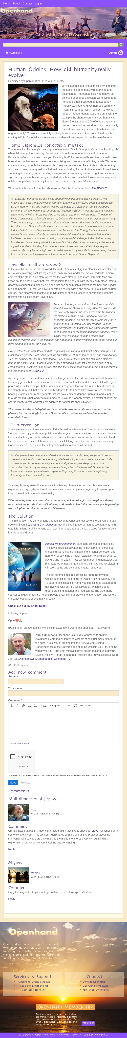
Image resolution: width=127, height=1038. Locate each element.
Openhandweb (27, 658)
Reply (11, 849)
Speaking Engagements (34, 985)
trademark (62, 1034)
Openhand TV (62, 658)
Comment (14, 700)
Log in (38, 3)
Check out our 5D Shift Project (27, 606)
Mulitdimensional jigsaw (32, 798)
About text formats (19, 743)
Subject (13, 676)
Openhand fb (45, 658)
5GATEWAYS (99, 188)
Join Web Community (96, 989)
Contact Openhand (94, 981)
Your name (15, 688)
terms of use (80, 1034)
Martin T (36, 873)
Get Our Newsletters (95, 985)
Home (6, 3)
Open (27, 81)
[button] (14, 52)
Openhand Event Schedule (34, 981)
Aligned (15, 862)
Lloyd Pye (98, 830)
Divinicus (38, 371)
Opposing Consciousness (42, 524)
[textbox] (63, 724)
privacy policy (99, 1034)
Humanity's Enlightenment (60, 543)
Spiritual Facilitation (34, 989)
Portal (16, 3)
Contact (27, 3)
